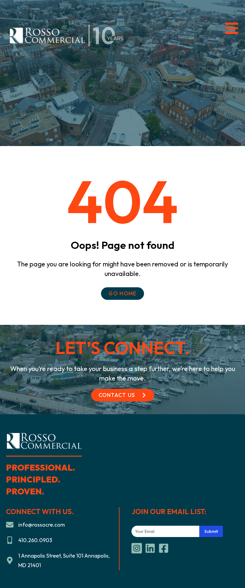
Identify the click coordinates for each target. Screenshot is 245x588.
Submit (211, 531)
